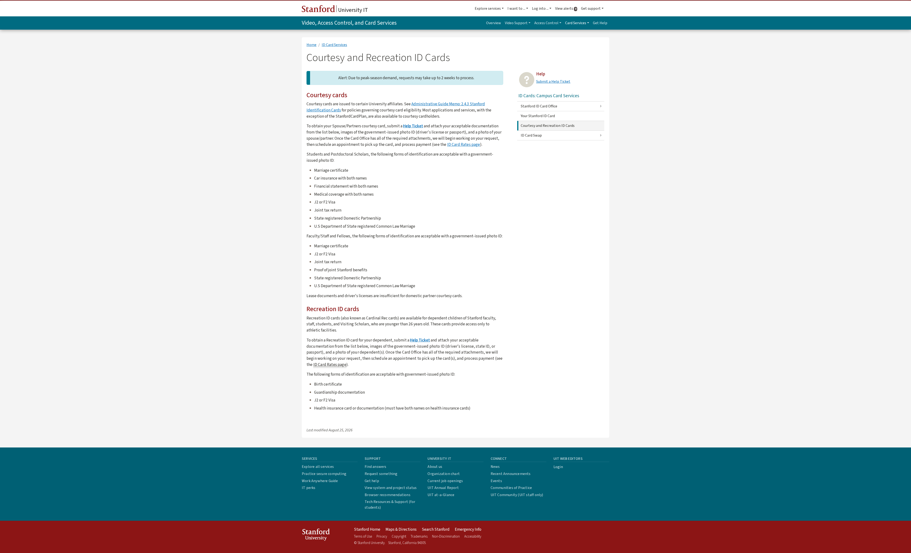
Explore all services (318, 466)
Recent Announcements (511, 473)
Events (496, 481)
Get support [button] (591, 8)
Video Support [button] (516, 23)
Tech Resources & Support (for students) (390, 504)
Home (311, 44)
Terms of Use (363, 536)
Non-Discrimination (446, 536)
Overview (493, 23)
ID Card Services (334, 44)
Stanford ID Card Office (539, 106)
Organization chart (444, 473)
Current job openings (445, 481)
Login (558, 467)
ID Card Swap (531, 135)
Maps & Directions (401, 529)
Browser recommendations (387, 495)
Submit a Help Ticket (553, 81)
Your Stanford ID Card (538, 116)
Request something (381, 473)
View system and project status (391, 487)
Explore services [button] (488, 8)
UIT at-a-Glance (441, 495)
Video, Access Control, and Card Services (349, 23)
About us (435, 466)
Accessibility (472, 536)
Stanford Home (367, 529)
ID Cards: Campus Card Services (548, 95)
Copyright (399, 536)
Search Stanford (436, 529)
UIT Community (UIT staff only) (517, 495)
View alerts (567, 8)
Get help (372, 481)
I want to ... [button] (516, 8)
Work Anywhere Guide (320, 481)
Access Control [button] (546, 23)
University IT (352, 10)
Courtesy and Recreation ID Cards (548, 125)
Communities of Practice (511, 487)
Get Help (600, 23)
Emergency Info (468, 529)
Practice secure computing (324, 473)
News (495, 466)
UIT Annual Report (443, 487)
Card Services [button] (575, 23)
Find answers (375, 466)
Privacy (381, 536)
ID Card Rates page (463, 144)
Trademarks (419, 536)
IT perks (309, 487)
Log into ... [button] (540, 8)
